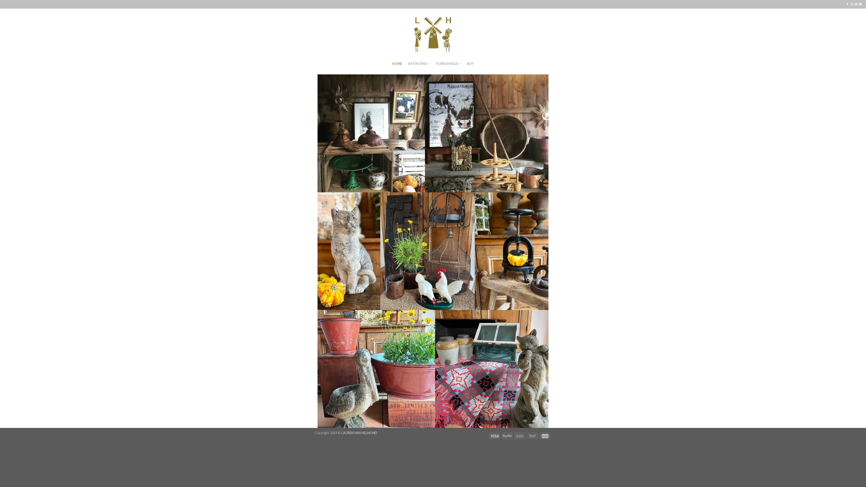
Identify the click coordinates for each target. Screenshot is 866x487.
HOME (397, 64)
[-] (433, 31)
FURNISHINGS (447, 64)
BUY (470, 64)
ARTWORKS (417, 64)
